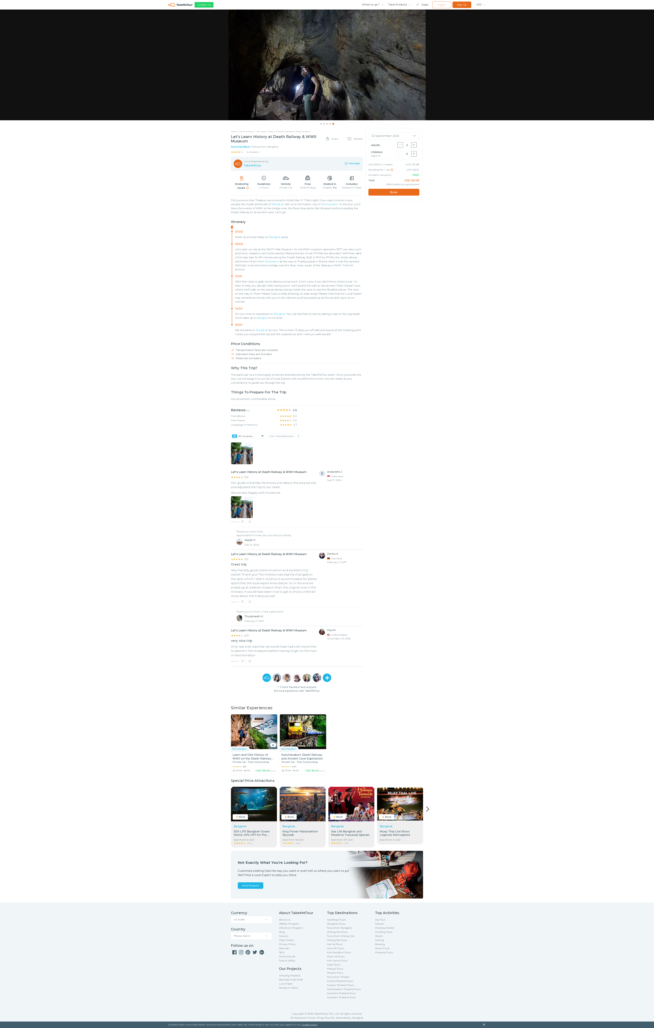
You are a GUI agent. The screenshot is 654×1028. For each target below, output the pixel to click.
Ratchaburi (272, 261)
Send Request (250, 885)
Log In (442, 4)
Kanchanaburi (329, 204)
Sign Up (461, 4)
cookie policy (309, 1024)
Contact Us (204, 4)
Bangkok (278, 204)
